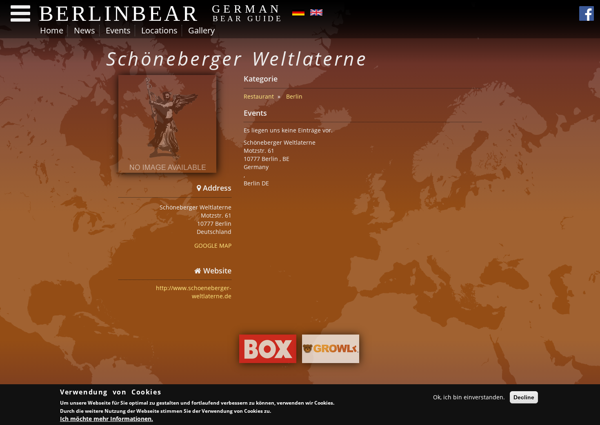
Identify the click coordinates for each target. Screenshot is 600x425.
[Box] (267, 351)
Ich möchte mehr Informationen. (106, 419)
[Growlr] (330, 351)
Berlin (294, 96)
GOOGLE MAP (212, 245)
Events (118, 30)
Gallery (201, 30)
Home (51, 30)
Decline (523, 397)
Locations (159, 30)
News (84, 30)
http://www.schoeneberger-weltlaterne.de (193, 292)
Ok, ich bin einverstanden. (469, 397)
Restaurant (259, 96)
